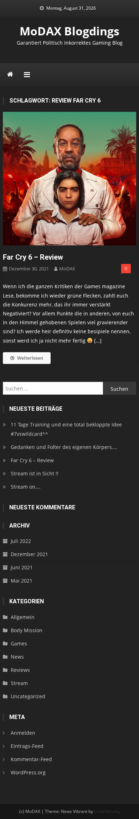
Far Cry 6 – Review (33, 257)
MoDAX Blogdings (69, 31)
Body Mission (26, 630)
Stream (19, 683)
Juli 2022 (21, 541)
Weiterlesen (30, 358)
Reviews (20, 669)
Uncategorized (28, 696)
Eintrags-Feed (27, 746)
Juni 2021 (22, 567)
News (17, 656)
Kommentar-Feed (31, 759)
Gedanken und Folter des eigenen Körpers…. (64, 447)
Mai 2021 (21, 580)
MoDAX (67, 268)
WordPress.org (28, 772)
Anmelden (23, 732)
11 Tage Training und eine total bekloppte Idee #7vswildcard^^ (66, 429)
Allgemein (23, 617)
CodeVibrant (106, 811)
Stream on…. (26, 486)
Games (19, 643)
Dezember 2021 (29, 554)
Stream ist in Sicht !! (34, 473)
